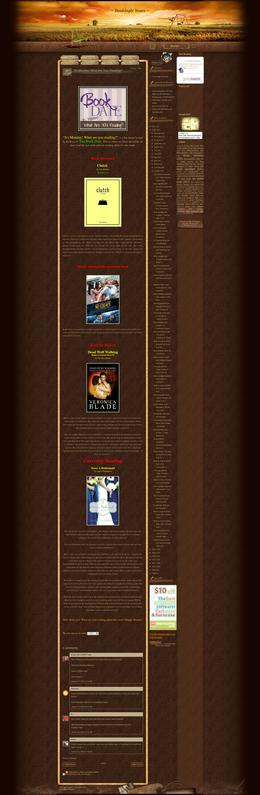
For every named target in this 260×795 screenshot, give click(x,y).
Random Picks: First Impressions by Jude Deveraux (162, 288)
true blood (200, 204)
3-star (196, 146)
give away (186, 179)
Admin (139, 68)
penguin (191, 187)
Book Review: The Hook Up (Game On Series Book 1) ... (162, 454)
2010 (154, 566)
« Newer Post (69, 764)
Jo (72, 714)
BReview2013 (183, 153)
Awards (110, 58)
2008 (154, 573)
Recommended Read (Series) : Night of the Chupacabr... (162, 269)
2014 (154, 553)
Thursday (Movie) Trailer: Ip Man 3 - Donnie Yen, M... (161, 369)
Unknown (75, 689)
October (157, 140)
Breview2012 (189, 159)
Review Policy (130, 58)
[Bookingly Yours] (190, 131)
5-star (189, 148)
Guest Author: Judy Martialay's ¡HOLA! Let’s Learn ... (162, 407)
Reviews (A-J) (110, 63)
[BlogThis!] (91, 633)
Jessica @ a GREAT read (81, 655)
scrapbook (182, 200)
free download (198, 176)
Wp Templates (194, 222)
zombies (187, 213)
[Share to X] (94, 633)
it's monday (83, 633)
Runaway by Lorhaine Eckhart (163, 97)
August (157, 147)
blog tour (192, 164)
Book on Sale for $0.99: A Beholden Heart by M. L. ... (163, 278)
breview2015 (193, 172)
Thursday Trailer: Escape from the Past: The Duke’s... (162, 206)
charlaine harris (194, 174)
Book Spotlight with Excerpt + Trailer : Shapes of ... (161, 433)
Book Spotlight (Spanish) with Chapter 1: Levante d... (163, 379)
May (156, 157)
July (156, 150)
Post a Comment (69, 758)
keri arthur (195, 182)
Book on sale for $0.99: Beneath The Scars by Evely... (162, 344)
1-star (179, 146)
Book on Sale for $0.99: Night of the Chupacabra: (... (162, 464)
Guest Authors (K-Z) (89, 63)
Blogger (167, 646)
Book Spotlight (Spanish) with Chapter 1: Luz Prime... (163, 489)
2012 (154, 560)
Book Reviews (193, 155)
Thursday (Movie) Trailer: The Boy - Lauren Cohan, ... (161, 473)
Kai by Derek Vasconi (160, 106)
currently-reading (193, 61)
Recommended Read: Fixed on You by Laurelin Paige (162, 533)
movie (197, 185)
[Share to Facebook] (97, 633)
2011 (154, 563)
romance (190, 198)
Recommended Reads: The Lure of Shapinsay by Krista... (163, 335)
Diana (73, 739)
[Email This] (88, 633)
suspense (195, 202)
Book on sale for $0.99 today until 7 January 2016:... (162, 514)
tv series (186, 206)
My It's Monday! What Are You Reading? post (89, 702)
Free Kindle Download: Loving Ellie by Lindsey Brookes (162, 316)
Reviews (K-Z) (130, 63)
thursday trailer (183, 204)
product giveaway (192, 189)
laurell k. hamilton (183, 185)
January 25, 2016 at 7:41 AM (81, 732)
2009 (154, 570)
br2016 (179, 172)
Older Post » (137, 764)
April (156, 161)
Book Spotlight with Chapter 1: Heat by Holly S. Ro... (162, 215)
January (157, 171)
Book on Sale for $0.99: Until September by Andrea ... (162, 250)
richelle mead (188, 195)
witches (179, 213)
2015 (154, 549)
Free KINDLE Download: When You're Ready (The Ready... (163, 423)
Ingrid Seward (191, 68)
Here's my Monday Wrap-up (82, 665)
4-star (179, 148)
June (156, 154)
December (158, 133)
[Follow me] (161, 58)
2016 (154, 130)
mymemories (181, 187)
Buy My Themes (189, 223)
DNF (202, 159)
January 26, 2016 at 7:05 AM (81, 752)
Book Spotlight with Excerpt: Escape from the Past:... (163, 187)
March (156, 164)
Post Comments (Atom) (89, 772)
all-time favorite (187, 162)
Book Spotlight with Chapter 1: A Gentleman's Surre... (162, 325)
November (158, 137)
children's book (182, 176)
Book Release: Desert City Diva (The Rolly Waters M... (162, 543)
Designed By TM (190, 225)
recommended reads (194, 193)
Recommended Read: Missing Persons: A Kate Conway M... (162, 306)
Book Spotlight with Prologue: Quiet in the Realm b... (163, 259)
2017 (154, 126)
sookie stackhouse (196, 200)
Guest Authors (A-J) (69, 63)
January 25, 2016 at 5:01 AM (81, 707)
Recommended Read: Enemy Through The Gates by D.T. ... (162, 398)
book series (194, 166)
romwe (201, 198)
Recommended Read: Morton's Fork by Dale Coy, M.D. (162, 499)
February (157, 167)
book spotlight (186, 169)
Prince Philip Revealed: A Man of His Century (193, 65)
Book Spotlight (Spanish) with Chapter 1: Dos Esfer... (163, 297)
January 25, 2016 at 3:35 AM (81, 681)
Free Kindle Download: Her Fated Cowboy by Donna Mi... (163, 196)
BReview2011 (192, 150)
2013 (154, 556)
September (158, 143)
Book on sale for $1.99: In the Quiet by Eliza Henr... (162, 388)
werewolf (195, 211)
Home (69, 58)
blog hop (74, 633)
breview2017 (181, 174)
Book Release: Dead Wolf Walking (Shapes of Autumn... (163, 360)
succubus (184, 202)
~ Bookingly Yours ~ (130, 10)
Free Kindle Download (160, 76)
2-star (186, 146)
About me (89, 58)
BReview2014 (199, 153)
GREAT (80, 671)
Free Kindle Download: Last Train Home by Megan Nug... (162, 177)
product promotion (184, 191)
